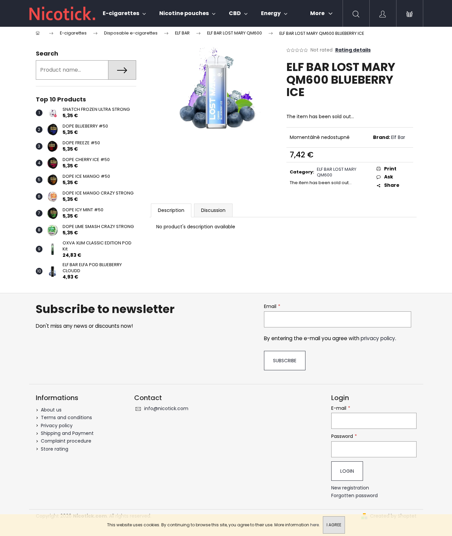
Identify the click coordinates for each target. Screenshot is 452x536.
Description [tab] (171, 210)
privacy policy (378, 338)
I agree (334, 525)
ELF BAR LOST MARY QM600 (336, 172)
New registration (350, 488)
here (314, 525)
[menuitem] (124, 13)
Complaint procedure (66, 441)
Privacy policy (57, 425)
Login (347, 471)
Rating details (353, 50)
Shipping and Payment (67, 433)
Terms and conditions (66, 417)
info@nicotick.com (166, 408)
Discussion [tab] (213, 210)
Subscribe (284, 360)
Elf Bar (398, 137)
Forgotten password (354, 495)
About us (51, 409)
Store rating (54, 449)
